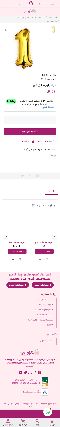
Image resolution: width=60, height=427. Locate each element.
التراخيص (49, 324)
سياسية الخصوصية (45, 314)
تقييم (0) (52, 155)
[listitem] (28, 340)
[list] (30, 313)
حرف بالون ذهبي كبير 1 (50, 21)
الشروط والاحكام (46, 304)
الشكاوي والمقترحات (44, 309)
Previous (5, 237)
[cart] (30, 3)
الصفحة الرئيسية (48, 17)
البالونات (38, 17)
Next (54, 237)
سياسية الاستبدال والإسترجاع (40, 319)
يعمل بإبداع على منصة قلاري (18, 404)
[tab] (51, 191)
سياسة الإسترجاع (45, 299)
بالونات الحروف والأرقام (25, 17)
